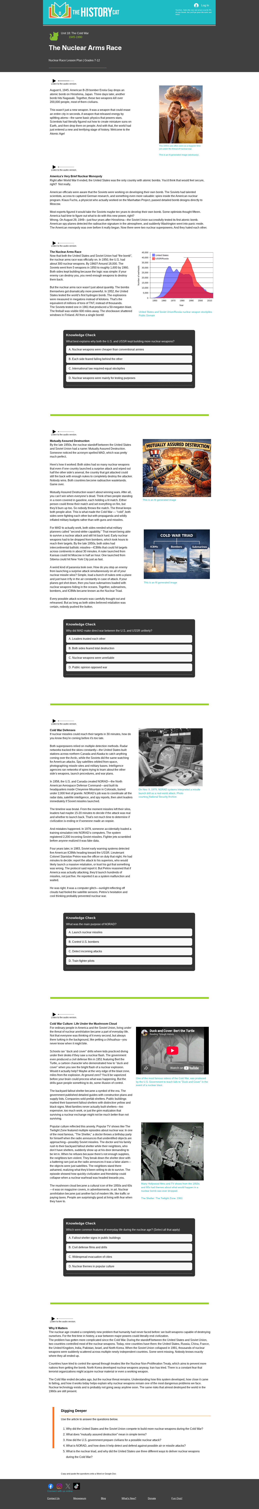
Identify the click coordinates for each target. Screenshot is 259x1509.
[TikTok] (76, 1486)
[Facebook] (50, 1486)
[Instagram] (59, 1486)
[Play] (54, 81)
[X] (67, 1486)
